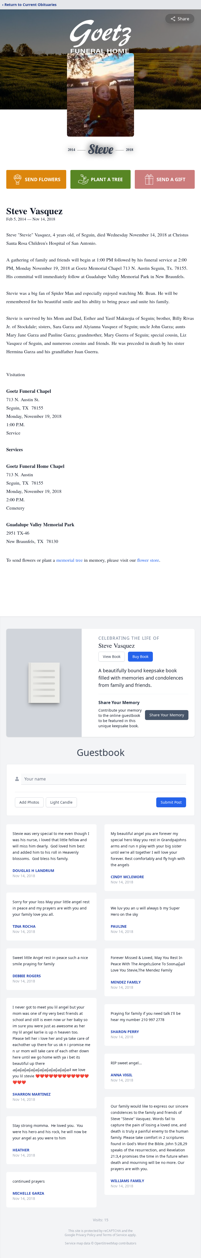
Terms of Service (115, 1235)
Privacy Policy (86, 1235)
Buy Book (140, 656)
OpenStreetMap (106, 1243)
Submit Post (171, 802)
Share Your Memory (166, 714)
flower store (148, 560)
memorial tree (69, 560)
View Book (111, 656)
